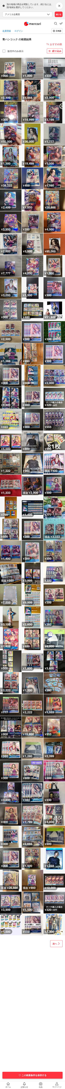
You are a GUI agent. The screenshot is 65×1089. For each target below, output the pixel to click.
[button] (55, 24)
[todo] (61, 23)
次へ (55, 943)
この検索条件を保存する (34, 1075)
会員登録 (6, 30)
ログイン (19, 30)
